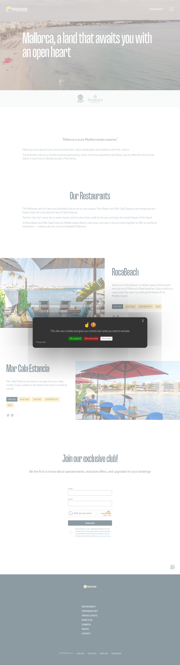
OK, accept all (75, 338)
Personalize (106, 338)
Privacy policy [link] (41, 342)
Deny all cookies (91, 338)
